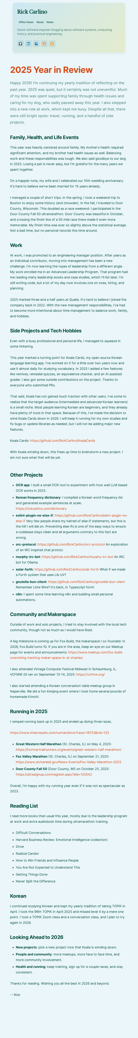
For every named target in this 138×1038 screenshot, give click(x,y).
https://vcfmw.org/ (90, 674)
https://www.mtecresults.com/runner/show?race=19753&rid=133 (59, 733)
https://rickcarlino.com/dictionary (41, 508)
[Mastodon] (36, 43)
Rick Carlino (32, 12)
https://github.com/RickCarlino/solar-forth (66, 569)
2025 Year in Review (51, 69)
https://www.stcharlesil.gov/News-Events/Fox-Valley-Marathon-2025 (68, 762)
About (40, 22)
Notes (50, 22)
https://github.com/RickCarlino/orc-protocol (71, 544)
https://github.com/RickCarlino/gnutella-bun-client (86, 582)
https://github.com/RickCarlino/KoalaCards (62, 440)
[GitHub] (20, 43)
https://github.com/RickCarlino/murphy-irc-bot (77, 557)
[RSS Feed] (52, 43)
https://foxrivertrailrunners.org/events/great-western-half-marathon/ (68, 749)
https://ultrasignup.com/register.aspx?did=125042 (54, 774)
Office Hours (26, 22)
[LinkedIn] (28, 43)
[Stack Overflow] (44, 43)
